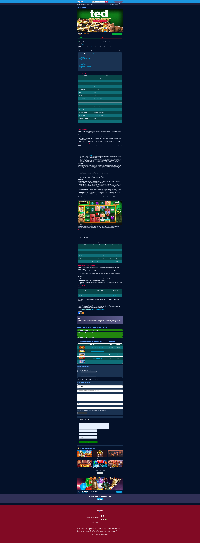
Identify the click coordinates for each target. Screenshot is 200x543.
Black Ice (95, 467)
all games (100, 473)
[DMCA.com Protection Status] (105, 520)
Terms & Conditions (95, 522)
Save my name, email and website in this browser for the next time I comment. (95, 439)
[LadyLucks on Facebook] (103, 516)
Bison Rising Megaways (97, 358)
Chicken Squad (96, 458)
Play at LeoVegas (113, 292)
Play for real (98, 20)
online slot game (92, 46)
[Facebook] (79, 313)
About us (97, 515)
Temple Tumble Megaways (98, 309)
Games (81, 5)
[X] (81, 313)
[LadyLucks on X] (101, 516)
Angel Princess (97, 362)
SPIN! (118, 1)
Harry (83, 44)
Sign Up (99, 499)
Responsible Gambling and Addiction (92, 517)
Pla (111, 295)
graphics (90, 155)
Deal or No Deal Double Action (97, 351)
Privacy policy (96, 520)
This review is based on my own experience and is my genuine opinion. (93, 410)
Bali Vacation (111, 467)
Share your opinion (116, 34)
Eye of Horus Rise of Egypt (97, 347)
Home (78, 5)
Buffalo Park (110, 458)
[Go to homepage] (80, 2)
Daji (78, 467)
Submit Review (82, 413)
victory (86, 172)
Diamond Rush (81, 458)
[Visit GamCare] (101, 520)
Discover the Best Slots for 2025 (88, 491)
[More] (83, 313)
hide (94, 53)
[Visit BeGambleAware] (104, 518)
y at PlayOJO (113, 295)
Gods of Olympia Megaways (97, 354)
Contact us (97, 519)
